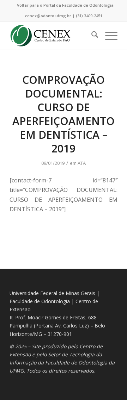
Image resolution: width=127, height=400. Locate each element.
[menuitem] (65, 5)
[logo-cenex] (53, 35)
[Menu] (107, 35)
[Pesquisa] (91, 35)
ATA (82, 163)
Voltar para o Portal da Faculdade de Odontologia (65, 5)
